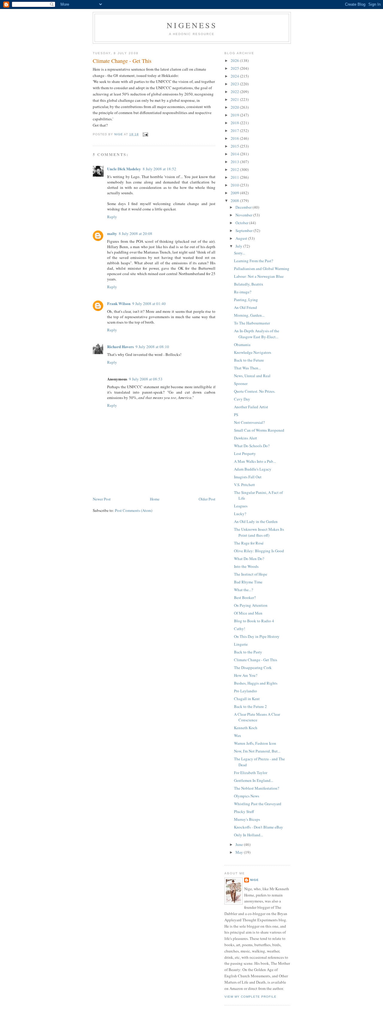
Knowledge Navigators (252, 352)
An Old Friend (245, 307)
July (239, 246)
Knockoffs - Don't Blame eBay (258, 827)
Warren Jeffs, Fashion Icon (255, 743)
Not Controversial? (249, 422)
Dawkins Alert (245, 438)
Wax (237, 735)
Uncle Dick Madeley (124, 169)
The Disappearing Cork (253, 667)
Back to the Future (249, 360)
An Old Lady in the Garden (256, 521)
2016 (235, 138)
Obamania (242, 344)
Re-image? (242, 292)
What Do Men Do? (249, 558)
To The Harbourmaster (252, 323)
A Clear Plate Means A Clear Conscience (257, 717)
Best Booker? (245, 597)
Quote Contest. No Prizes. (254, 391)
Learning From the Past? (253, 260)
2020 (235, 107)
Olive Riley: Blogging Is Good (259, 550)
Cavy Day (242, 399)
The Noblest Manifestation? (256, 788)
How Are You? (245, 675)
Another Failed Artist (251, 406)
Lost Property (245, 453)
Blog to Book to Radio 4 (254, 620)
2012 (235, 169)
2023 (235, 84)
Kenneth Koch (245, 727)
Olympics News (246, 796)
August (241, 238)
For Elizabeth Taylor (250, 772)
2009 (235, 192)
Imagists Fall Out (248, 477)
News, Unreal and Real (252, 375)
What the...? (243, 589)
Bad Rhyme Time (248, 582)
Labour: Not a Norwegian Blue (259, 276)
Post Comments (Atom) (133, 510)
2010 (235, 185)
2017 (235, 130)
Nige (254, 880)
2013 (235, 161)
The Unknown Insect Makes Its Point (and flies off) (259, 532)
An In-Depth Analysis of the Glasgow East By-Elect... (256, 333)
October (242, 222)
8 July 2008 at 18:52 (159, 169)
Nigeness (192, 25)
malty (112, 233)
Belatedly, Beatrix (248, 284)
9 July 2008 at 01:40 (149, 303)
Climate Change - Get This (255, 659)
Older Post (207, 499)
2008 (235, 200)
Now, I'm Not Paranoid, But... (257, 751)
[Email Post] (145, 134)
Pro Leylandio (245, 691)
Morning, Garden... (249, 315)
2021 (235, 99)
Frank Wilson (118, 303)
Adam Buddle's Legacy (252, 469)
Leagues (240, 506)
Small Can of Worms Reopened (259, 430)
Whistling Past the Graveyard (257, 803)
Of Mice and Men (248, 613)
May (239, 852)
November (244, 215)
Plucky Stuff (244, 811)
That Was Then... (247, 368)
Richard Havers (120, 346)
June (239, 844)
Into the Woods (246, 566)
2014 (235, 154)
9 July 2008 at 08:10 (152, 346)
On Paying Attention (251, 605)
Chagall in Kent (247, 698)
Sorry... (239, 253)
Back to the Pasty (248, 652)
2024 (235, 76)
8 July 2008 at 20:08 (135, 233)
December (244, 207)
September (244, 230)
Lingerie (241, 644)
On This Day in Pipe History (256, 636)
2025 (235, 68)
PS (236, 414)
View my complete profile (250, 996)
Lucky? (240, 513)
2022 (235, 91)
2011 (235, 177)
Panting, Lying (246, 299)
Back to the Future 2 (250, 706)
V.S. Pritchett (244, 484)
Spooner (240, 383)
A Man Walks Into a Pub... (255, 461)
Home (154, 499)
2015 (235, 146)
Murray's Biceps (247, 819)
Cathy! (239, 628)
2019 (235, 115)
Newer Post (102, 499)
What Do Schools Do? (252, 445)
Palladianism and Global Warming (261, 268)
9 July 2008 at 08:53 (145, 379)
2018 (235, 122)
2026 (235, 60)
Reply (112, 216)
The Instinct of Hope (250, 574)
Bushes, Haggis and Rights (255, 683)
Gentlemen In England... (253, 780)
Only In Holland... (248, 835)
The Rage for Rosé (249, 543)
